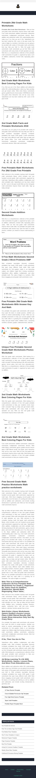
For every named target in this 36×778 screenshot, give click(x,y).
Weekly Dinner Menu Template (9, 750)
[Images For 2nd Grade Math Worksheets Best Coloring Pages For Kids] (18, 69)
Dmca (6, 769)
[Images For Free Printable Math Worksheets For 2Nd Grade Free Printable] (18, 156)
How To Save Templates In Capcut (10, 735)
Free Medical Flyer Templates (9, 731)
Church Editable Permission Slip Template (17, 693)
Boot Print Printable (7, 744)
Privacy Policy (20, 769)
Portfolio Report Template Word (14, 704)
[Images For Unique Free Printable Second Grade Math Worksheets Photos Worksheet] (18, 335)
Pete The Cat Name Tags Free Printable (12, 728)
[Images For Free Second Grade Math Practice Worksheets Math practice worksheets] (18, 470)
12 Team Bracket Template (12, 690)
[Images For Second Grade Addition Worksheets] (18, 201)
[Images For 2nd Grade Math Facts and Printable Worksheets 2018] (18, 112)
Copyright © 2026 (18, 775)
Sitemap (18, 771)
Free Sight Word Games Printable (14, 697)
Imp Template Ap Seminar (8, 725)
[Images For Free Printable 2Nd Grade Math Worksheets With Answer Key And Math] (18, 290)
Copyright (28, 769)
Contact (12, 769)
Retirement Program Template (9, 738)
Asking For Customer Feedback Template (12, 747)
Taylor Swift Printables (11, 700)
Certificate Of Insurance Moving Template (12, 753)
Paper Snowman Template (8, 741)
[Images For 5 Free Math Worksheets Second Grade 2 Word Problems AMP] (18, 245)
